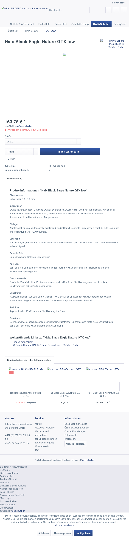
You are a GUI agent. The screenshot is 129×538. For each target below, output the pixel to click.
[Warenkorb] (124, 10)
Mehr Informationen (64, 525)
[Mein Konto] (116, 10)
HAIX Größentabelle (45, 427)
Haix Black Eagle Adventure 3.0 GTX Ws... (64, 394)
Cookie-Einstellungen (75, 431)
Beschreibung (14, 178)
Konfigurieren (83, 533)
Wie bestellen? (42, 431)
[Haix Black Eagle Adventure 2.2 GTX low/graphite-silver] (26, 378)
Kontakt (38, 423)
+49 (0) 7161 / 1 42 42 (17, 437)
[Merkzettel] (108, 10)
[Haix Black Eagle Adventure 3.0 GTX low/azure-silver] (103, 378)
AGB (37, 450)
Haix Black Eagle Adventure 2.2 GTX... (26, 394)
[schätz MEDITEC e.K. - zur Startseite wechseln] (29, 13)
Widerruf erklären (75, 443)
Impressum (70, 438)
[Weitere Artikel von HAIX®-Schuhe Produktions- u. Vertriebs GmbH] (112, 44)
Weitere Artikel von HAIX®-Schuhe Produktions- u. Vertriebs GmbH (45, 345)
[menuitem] (69, 10)
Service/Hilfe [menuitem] (118, 2)
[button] (64, 469)
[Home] (5, 24)
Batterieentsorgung (44, 442)
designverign (18, 510)
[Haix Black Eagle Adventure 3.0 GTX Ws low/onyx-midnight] (64, 378)
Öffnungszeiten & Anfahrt (76, 427)
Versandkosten (87, 460)
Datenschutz (70, 435)
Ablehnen (43, 533)
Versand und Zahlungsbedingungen (46, 436)
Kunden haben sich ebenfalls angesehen (29, 360)
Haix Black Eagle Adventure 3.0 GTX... (103, 394)
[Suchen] (87, 10)
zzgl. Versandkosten (23, 125)
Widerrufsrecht (42, 446)
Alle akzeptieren (62, 533)
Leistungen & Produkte (75, 423)
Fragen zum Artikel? (22, 341)
